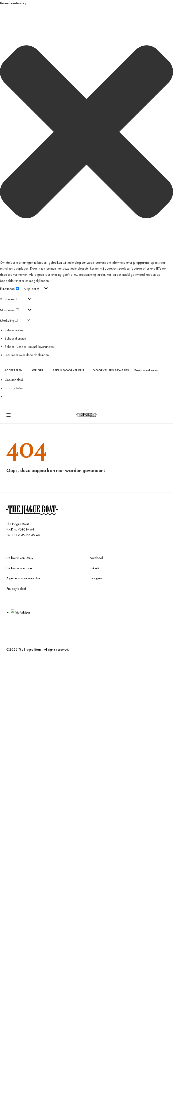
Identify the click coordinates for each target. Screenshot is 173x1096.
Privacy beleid (16, 588)
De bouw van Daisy (19, 558)
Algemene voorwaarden (23, 578)
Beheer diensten (15, 338)
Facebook (97, 558)
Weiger (37, 370)
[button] (86, 132)
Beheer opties (14, 330)
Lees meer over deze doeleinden (27, 355)
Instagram (96, 578)
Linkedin (95, 568)
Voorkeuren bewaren (111, 370)
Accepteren (13, 370)
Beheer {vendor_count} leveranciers (30, 346)
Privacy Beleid (14, 388)
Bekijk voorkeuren (68, 370)
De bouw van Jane (19, 568)
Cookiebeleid (14, 379)
